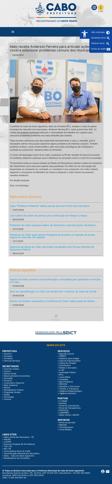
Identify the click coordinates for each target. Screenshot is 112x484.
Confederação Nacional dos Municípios (21, 453)
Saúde (7, 394)
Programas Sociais (12, 392)
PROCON (63, 384)
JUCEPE (7, 442)
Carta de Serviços (12, 361)
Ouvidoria (8, 358)
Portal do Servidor (67, 422)
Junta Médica (65, 429)
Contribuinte (65, 365)
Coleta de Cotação (67, 363)
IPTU (61, 375)
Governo (8, 354)
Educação (8, 378)
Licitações (63, 379)
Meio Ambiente (11, 385)
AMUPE (7, 439)
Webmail (63, 425)
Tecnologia (9, 397)
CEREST (62, 356)
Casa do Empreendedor (70, 361)
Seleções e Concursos (69, 386)
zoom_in (108, 38)
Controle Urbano (11, 369)
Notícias (62, 403)
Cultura (7, 371)
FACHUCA (63, 410)
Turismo (7, 399)
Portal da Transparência (69, 408)
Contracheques (66, 427)
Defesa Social (10, 373)
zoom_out (108, 44)
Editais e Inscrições (68, 368)
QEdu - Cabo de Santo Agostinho (19, 456)
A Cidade (63, 401)
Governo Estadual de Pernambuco (19, 444)
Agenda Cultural (66, 354)
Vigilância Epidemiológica (70, 391)
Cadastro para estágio (69, 358)
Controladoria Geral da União (17, 451)
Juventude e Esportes (14, 383)
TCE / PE (8, 446)
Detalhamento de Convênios (17, 458)
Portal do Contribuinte (69, 405)
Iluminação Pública (67, 372)
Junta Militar (64, 377)
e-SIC (61, 370)
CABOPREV (64, 412)
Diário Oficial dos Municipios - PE (19, 437)
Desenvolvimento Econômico (17, 376)
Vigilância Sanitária (67, 393)
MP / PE (7, 449)
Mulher (7, 387)
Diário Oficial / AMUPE (69, 415)
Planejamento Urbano (13, 390)
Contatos (8, 356)
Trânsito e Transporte (69, 389)
